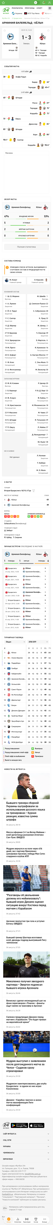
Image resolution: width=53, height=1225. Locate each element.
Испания (48, 13)
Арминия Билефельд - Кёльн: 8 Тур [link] (36, 18)
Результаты (17, 8)
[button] (44, 1220)
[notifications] (43, 2)
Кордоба (43, 55)
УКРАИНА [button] (7, 1146)
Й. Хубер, (8, 537)
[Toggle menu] (50, 8)
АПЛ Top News (33, 13)
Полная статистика (26, 247)
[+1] (3, 2)
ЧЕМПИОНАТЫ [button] (8, 1153)
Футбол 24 (6, 18)
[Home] (6, 13)
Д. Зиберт (8, 530)
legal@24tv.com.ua (32, 1174)
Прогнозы (30, 8)
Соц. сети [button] (7, 1140)
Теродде (43, 50)
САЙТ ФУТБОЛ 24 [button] (9, 1134)
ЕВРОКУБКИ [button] (8, 1159)
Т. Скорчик (17, 537)
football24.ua (7, 1194)
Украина (18, 13)
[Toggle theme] (36, 2)
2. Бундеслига (17, 18)
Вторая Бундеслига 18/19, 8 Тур (17, 490)
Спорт (39, 8)
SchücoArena (15, 523)
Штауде (11, 50)
